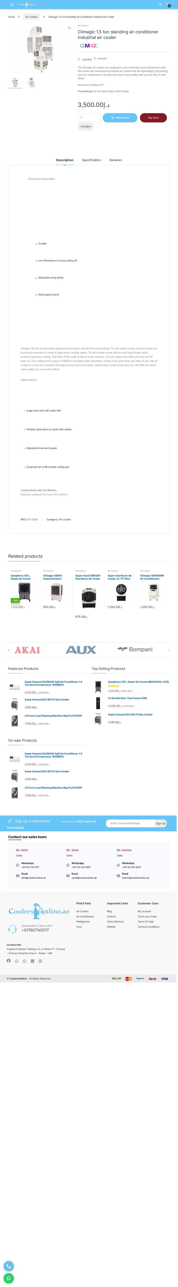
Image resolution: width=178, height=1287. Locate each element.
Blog (109, 911)
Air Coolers (31, 16)
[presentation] (9, 650)
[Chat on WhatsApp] (8, 1278)
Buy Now (153, 117)
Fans (79, 926)
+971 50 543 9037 (131, 867)
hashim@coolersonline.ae (135, 877)
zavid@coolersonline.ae (84, 877)
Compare (102, 58)
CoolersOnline (18, 978)
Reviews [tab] (116, 160)
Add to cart (122, 117)
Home (11, 16)
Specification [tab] (91, 160)
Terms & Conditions (148, 926)
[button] (69, 28)
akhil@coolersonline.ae (33, 877)
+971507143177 (35, 930)
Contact (111, 916)
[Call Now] (8, 1266)
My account (144, 911)
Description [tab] (64, 160)
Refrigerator (83, 921)
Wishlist (111, 926)
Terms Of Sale (145, 921)
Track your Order (147, 916)
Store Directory (115, 921)
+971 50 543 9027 (81, 867)
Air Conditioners (85, 916)
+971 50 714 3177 (30, 867)
